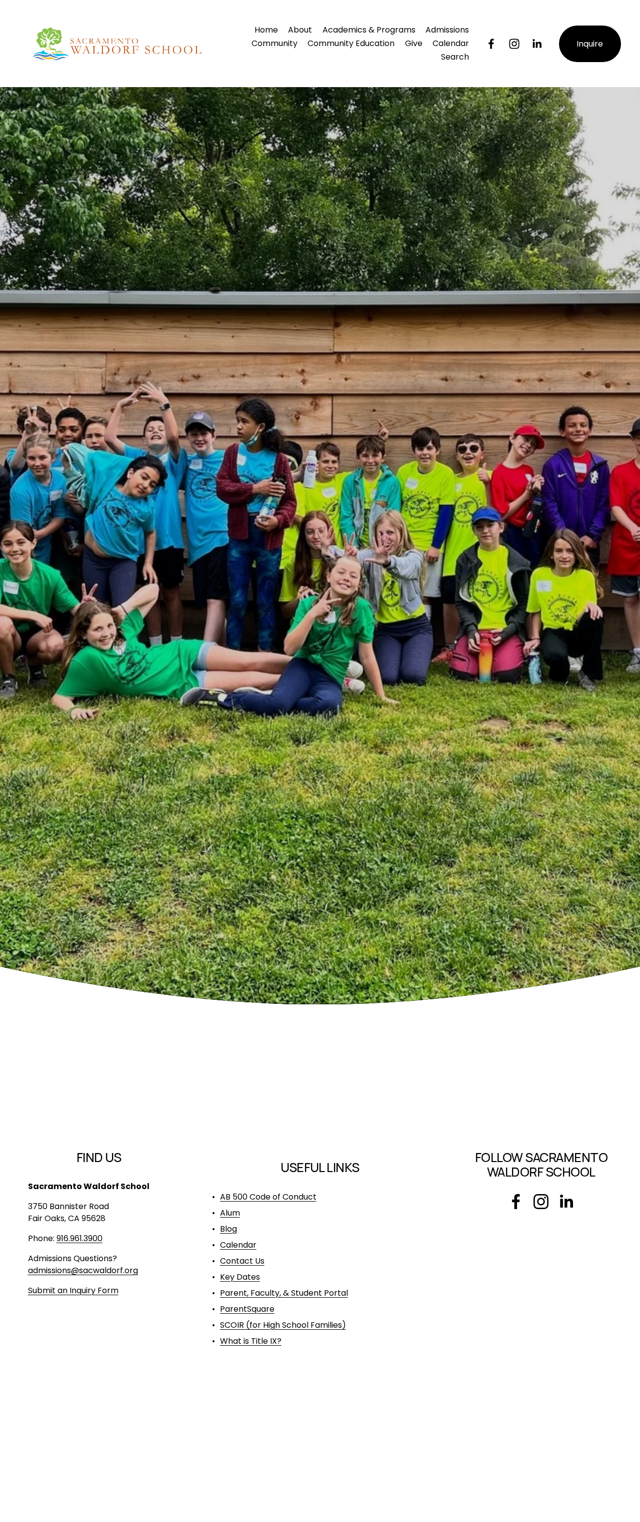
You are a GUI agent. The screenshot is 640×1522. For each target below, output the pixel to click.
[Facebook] (491, 44)
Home (266, 30)
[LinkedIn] (536, 44)
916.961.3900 (79, 1238)
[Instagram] (514, 44)
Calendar (450, 43)
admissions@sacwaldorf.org (83, 1270)
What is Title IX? (251, 1341)
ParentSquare (247, 1309)
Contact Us (242, 1261)
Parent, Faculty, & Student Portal (284, 1293)
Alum (230, 1213)
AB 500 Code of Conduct (268, 1197)
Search (455, 57)
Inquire (589, 44)
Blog (228, 1229)
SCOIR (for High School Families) (283, 1325)
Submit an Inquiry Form (73, 1290)
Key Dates (240, 1277)
